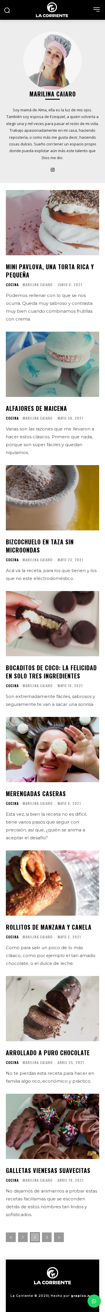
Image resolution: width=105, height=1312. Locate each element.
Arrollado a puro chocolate (48, 1052)
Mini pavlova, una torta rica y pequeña (50, 270)
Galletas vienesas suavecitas (48, 1170)
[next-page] (59, 1237)
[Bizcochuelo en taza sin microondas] (52, 497)
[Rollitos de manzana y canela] (52, 883)
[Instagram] (52, 169)
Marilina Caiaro (37, 284)
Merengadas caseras (36, 793)
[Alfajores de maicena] (52, 364)
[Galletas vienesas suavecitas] (52, 1126)
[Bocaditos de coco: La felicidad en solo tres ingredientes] (52, 623)
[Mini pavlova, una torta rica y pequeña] (52, 222)
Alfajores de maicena (36, 408)
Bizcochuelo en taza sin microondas (40, 545)
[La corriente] (52, 10)
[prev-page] (11, 1237)
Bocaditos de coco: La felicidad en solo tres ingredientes (51, 671)
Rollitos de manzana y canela (49, 927)
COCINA (12, 284)
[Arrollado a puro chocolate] (52, 1008)
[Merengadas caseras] (52, 749)
